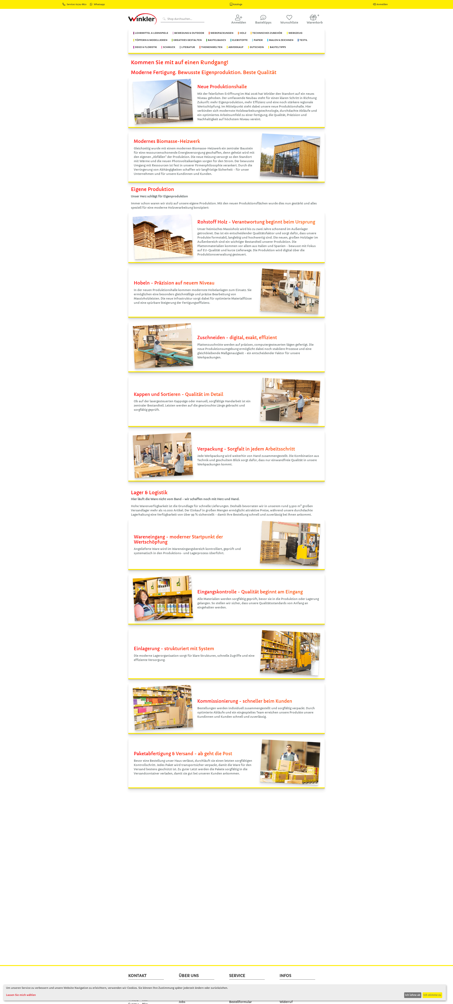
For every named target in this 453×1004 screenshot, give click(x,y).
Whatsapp (99, 4)
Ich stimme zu (432, 995)
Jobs (182, 1002)
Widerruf (286, 1002)
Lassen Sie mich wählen (21, 995)
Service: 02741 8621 (77, 4)
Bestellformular (240, 1002)
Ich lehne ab (412, 995)
